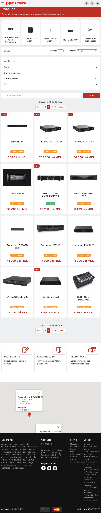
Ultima (61, 107)
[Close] (58, 427)
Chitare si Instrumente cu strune (91, 446)
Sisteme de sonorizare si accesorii (27, 14)
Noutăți (73, 444)
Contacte (74, 457)
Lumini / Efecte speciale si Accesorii (90, 490)
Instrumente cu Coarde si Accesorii (91, 464)
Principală (5, 14)
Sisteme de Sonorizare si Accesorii (89, 482)
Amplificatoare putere (54, 14)
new (4, 114)
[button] (29, 414)
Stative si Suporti (91, 500)
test (72, 452)
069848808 (46, 444)
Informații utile (76, 454)
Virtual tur (74, 446)
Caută (91, 95)
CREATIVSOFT (93, 509)
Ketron (73, 449)
